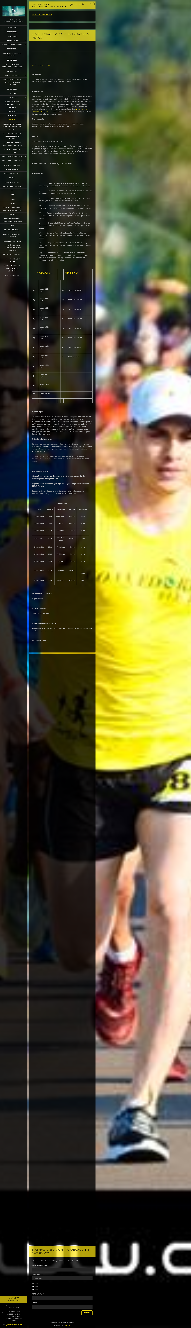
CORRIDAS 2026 (12, 32)
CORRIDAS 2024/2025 (12, 40)
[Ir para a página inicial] (13, 9)
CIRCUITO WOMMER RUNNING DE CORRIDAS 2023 (12, 65)
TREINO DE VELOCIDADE (12, 165)
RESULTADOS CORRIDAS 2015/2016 (12, 151)
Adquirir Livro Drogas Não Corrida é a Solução (12, 144)
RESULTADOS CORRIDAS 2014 (12, 156)
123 (12, 191)
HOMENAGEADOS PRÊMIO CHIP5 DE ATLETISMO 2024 (12, 209)
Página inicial (12, 28)
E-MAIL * (35, 1303)
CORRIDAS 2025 (12, 36)
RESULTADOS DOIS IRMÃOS (42, 15)
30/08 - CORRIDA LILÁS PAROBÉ (12, 260)
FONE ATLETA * (38, 1294)
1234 (12, 195)
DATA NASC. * (37, 1274)
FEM (36, 1289)
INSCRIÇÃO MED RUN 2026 (12, 186)
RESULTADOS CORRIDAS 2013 (12, 161)
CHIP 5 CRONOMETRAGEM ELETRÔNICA (12, 54)
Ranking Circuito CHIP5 (12, 241)
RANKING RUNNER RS (12, 75)
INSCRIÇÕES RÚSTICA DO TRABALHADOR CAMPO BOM (12, 220)
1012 (12, 226)
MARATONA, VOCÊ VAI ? (12, 174)
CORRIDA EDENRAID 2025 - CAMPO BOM (12, 235)
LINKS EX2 (12, 214)
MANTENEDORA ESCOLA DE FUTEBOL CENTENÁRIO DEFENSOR (12, 82)
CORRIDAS (12, 93)
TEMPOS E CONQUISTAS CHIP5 (12, 45)
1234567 (12, 203)
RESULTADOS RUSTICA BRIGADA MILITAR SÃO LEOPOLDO (12, 104)
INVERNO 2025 (12, 71)
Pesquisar (91, 4)
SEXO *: (35, 1283)
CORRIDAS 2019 (12, 98)
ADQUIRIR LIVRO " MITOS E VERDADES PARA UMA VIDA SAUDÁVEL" (12, 126)
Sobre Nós (12, 115)
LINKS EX (12, 120)
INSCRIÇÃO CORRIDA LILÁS (12, 255)
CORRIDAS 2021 (12, 89)
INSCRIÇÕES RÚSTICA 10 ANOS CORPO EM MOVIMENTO (12, 268)
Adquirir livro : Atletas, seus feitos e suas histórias (12, 136)
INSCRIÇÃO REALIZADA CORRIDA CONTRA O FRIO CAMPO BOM (12, 247)
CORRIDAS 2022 (12, 60)
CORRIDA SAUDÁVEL (12, 169)
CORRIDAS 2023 (12, 49)
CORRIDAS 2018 (12, 111)
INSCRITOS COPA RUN (12, 275)
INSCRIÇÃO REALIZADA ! (12, 230)
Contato (12, 178)
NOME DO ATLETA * (39, 1266)
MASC (37, 1286)
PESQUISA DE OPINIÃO (12, 182)
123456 (12, 199)
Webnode (68, 1325)
